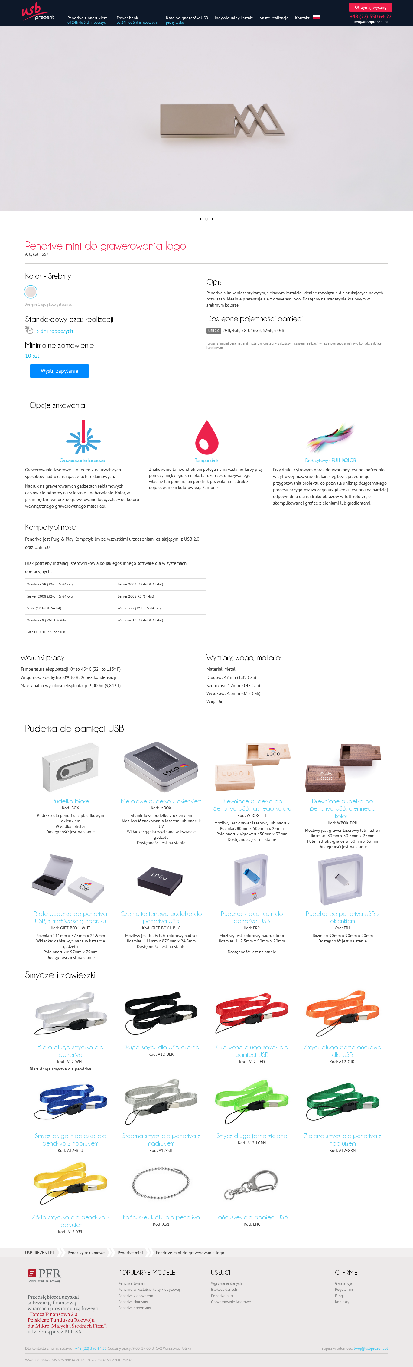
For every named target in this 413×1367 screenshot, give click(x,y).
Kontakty (342, 1301)
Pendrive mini (130, 1252)
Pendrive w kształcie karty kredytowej (149, 1289)
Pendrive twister (131, 1283)
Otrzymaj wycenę (370, 7)
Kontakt (302, 17)
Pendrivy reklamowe (86, 1252)
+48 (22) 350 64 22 (91, 1348)
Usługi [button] (220, 1272)
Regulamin (344, 1289)
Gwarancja (343, 1283)
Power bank (127, 17)
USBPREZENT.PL (40, 1252)
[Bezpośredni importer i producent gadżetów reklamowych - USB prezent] (42, 12)
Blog (339, 1295)
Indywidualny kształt (234, 17)
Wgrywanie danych (226, 1283)
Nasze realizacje (273, 17)
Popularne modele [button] (146, 1272)
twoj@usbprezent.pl (371, 22)
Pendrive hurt (222, 1295)
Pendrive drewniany (134, 1307)
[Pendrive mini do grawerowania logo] (30, 292)
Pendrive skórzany (133, 1301)
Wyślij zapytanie (59, 370)
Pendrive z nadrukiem (87, 17)
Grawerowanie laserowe (231, 1301)
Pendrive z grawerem (135, 1295)
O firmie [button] (346, 1272)
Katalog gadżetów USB (187, 17)
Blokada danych (224, 1289)
